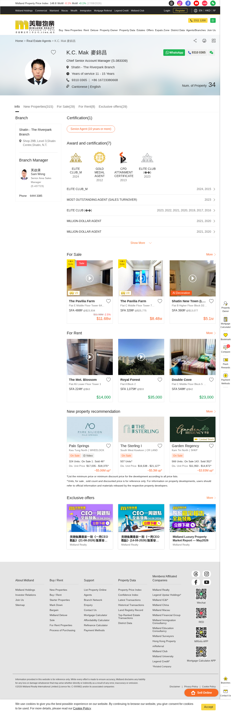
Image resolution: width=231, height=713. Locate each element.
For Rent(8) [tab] (87, 106)
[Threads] (195, 574)
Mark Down (56, 605)
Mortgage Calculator (95, 615)
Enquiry (88, 605)
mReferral (158, 646)
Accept (208, 706)
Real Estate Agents (39, 40)
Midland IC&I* (160, 599)
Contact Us (90, 610)
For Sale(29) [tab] (66, 106)
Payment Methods (94, 630)
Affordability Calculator (97, 620)
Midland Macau (161, 610)
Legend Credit (121, 10)
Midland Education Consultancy (163, 629)
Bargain (54, 610)
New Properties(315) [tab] (38, 106)
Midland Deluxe (58, 615)
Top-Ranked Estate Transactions (129, 616)
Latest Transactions (129, 599)
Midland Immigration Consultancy (164, 621)
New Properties (58, 589)
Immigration (85, 10)
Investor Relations (25, 594)
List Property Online (95, 589)
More (209, 254)
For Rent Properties (61, 625)
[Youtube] (206, 582)
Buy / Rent (56, 594)
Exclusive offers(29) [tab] (113, 106)
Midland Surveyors (163, 636)
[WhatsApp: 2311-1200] (213, 20)
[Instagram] (206, 574)
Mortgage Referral (103, 10)
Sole (52, 620)
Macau (64, 10)
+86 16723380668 (104, 80)
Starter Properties (60, 599)
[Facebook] (195, 582)
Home (19, 40)
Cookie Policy (82, 708)
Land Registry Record (130, 610)
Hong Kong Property (164, 641)
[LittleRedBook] (201, 613)
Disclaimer (175, 686)
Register (180, 10)
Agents (88, 594)
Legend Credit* (161, 661)
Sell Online (204, 692)
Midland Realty (160, 589)
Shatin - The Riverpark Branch (93, 67)
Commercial (41, 10)
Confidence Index (128, 594)
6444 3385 (36, 195)
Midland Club (137, 10)
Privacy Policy (191, 686)
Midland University (162, 656)
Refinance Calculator (96, 625)
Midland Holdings (24, 10)
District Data (125, 623)
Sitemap (20, 605)
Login (167, 10)
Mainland (54, 10)
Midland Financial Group (166, 615)
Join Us (19, 599)
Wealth (74, 10)
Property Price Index (129, 589)
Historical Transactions (131, 605)
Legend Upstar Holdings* (166, 594)
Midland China (160, 605)
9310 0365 (79, 80)
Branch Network (93, 599)
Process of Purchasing (62, 630)
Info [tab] (17, 106)
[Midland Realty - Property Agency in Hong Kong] (34, 27)
